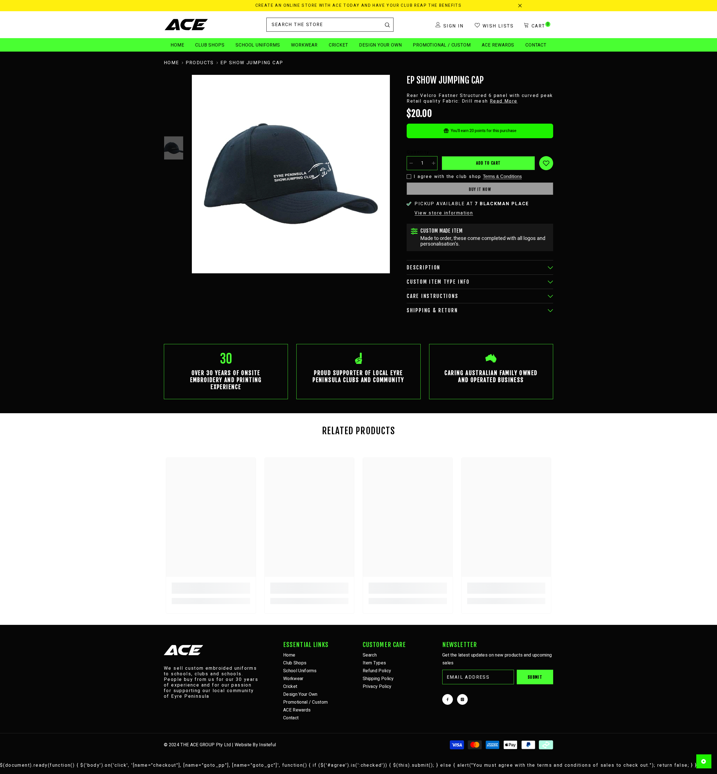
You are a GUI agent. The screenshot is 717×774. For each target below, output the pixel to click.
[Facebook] (447, 699)
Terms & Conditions (502, 176)
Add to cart (488, 163)
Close (520, 5)
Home (171, 63)
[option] (291, 174)
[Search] (330, 25)
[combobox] (324, 24)
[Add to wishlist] (546, 163)
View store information (444, 213)
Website (243, 744)
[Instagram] (462, 699)
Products (200, 63)
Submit (535, 677)
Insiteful (267, 744)
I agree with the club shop (447, 176)
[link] (226, 371)
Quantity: (419, 152)
